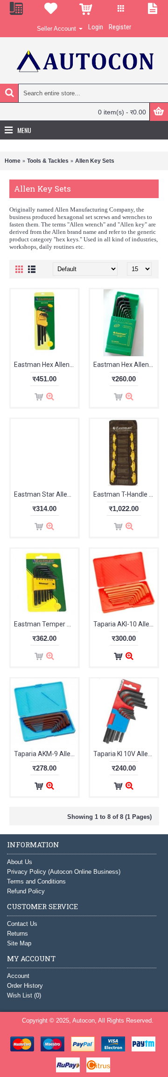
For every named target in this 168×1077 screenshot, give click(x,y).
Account (18, 975)
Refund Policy (26, 891)
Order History (25, 985)
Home (13, 161)
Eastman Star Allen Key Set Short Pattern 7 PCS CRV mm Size (46, 494)
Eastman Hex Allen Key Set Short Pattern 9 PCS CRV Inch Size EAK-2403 (125, 364)
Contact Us (22, 923)
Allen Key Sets (94, 161)
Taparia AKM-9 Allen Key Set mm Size (46, 754)
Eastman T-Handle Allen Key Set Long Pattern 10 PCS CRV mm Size (125, 494)
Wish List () (24, 995)
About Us (19, 861)
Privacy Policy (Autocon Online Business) (63, 871)
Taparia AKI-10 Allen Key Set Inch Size (125, 624)
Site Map (19, 943)
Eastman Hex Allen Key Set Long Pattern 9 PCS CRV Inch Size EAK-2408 (46, 364)
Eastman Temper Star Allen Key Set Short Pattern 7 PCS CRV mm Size (46, 624)
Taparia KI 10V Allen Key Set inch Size (125, 754)
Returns (17, 933)
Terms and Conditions (36, 881)
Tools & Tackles (48, 161)
